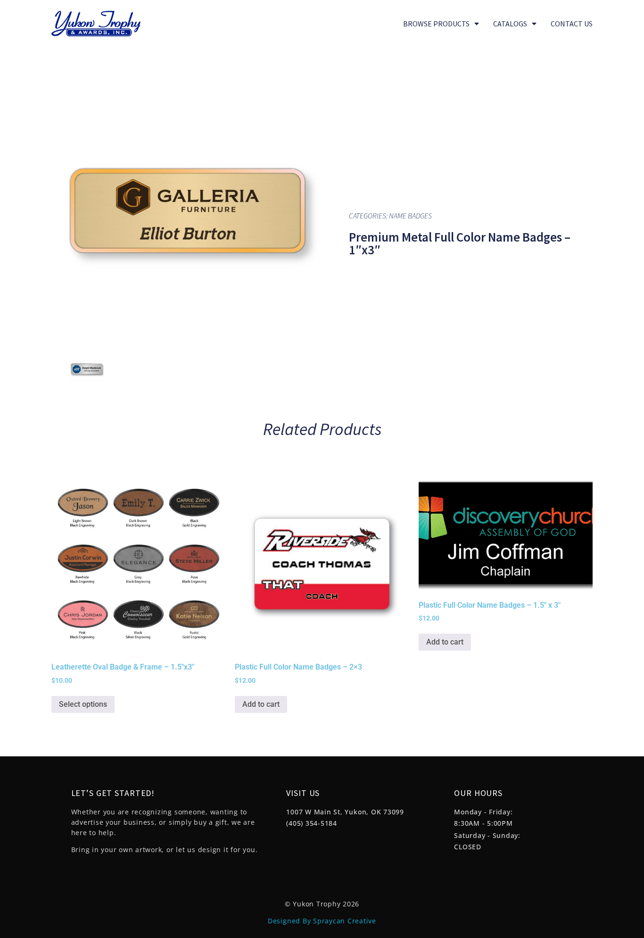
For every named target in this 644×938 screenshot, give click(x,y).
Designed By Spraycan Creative (322, 920)
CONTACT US (572, 23)
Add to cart (261, 704)
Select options (83, 704)
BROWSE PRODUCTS (436, 23)
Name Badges (410, 215)
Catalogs (510, 23)
